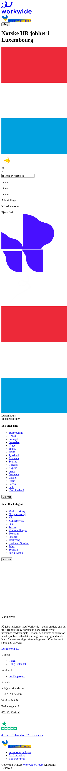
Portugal (13, 439)
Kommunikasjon (18, 530)
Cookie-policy (17, 755)
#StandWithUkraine (19, 20)
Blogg (12, 660)
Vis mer (7, 496)
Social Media (16, 552)
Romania (14, 458)
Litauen (13, 477)
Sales (11, 546)
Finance (13, 536)
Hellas (12, 435)
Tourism (13, 549)
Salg (11, 523)
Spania (12, 448)
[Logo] (33, 7)
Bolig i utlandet (17, 663)
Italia (11, 487)
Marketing (14, 539)
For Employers (17, 676)
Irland (12, 480)
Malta (12, 451)
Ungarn (13, 445)
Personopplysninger (20, 752)
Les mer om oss (10, 648)
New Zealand (16, 490)
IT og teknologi (17, 514)
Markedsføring (17, 511)
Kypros (13, 467)
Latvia (12, 483)
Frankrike (14, 442)
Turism (12, 527)
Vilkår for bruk (17, 758)
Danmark (14, 474)
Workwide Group (33, 764)
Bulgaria (13, 464)
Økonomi (14, 533)
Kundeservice (16, 520)
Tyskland (14, 455)
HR (11, 517)
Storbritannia (16, 432)
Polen (12, 471)
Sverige (13, 461)
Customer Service (19, 543)
